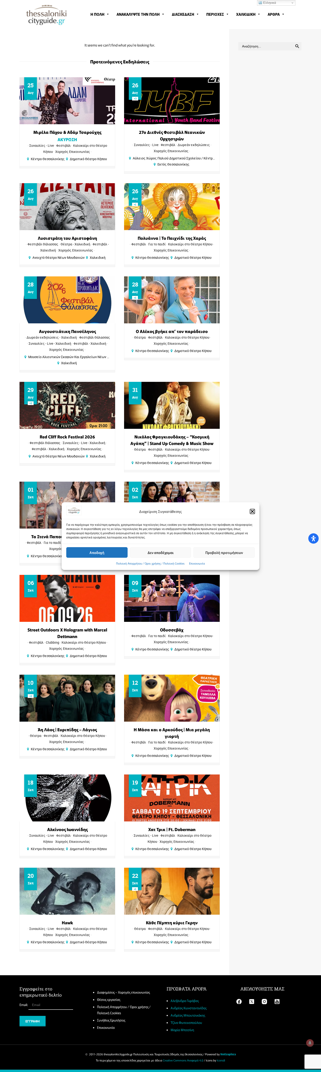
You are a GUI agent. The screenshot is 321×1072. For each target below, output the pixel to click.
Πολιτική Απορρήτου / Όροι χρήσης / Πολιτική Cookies (150, 563)
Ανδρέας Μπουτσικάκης (188, 1015)
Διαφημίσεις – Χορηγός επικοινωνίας (123, 992)
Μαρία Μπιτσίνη (182, 1029)
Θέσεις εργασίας (108, 999)
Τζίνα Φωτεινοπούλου (186, 1022)
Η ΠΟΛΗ (97, 14)
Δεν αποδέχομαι (161, 552)
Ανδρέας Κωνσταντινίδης (189, 1008)
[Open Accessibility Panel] (313, 538)
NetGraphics (228, 1054)
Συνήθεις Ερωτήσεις (111, 1020)
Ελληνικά (269, 2)
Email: (24, 1004)
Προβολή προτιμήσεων (224, 552)
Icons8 (221, 1060)
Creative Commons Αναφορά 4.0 (183, 1060)
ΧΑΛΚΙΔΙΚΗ (245, 14)
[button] (252, 511)
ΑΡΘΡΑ (274, 14)
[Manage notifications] (310, 1043)
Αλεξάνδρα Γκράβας (185, 1000)
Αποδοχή (97, 552)
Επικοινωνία (197, 563)
